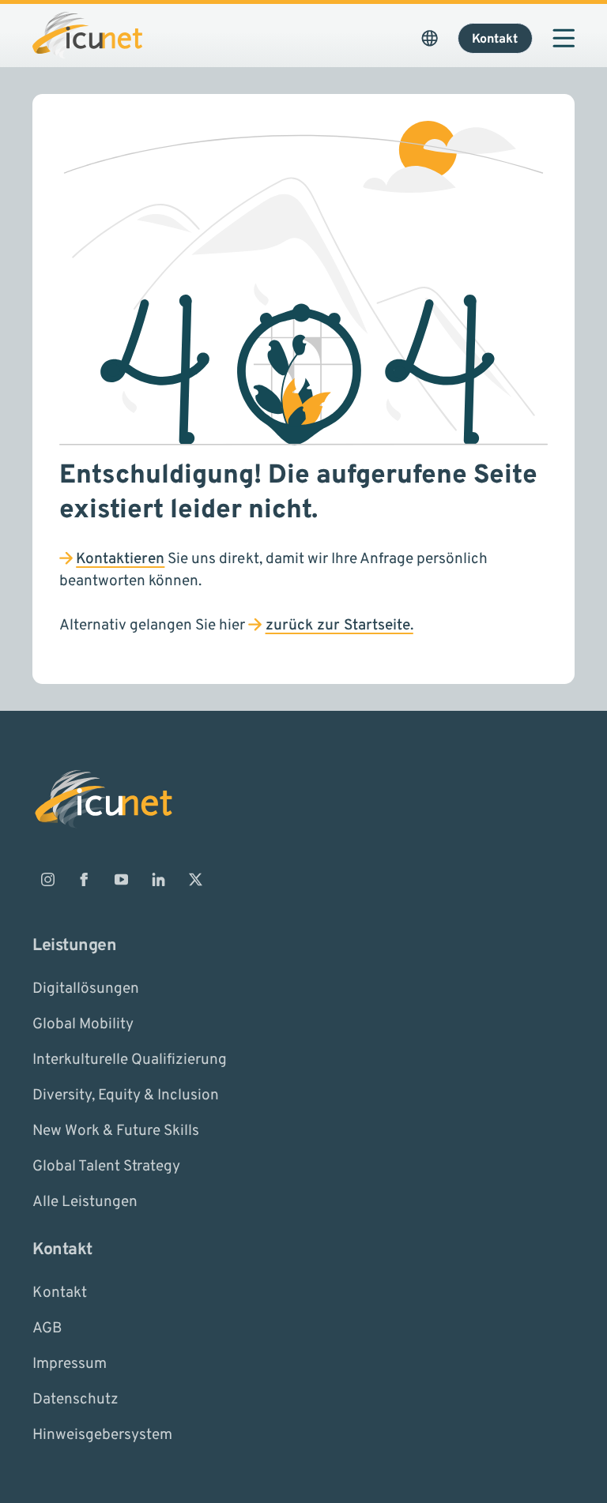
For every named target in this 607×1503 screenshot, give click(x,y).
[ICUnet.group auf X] (195, 880)
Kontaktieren (120, 559)
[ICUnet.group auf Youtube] (122, 880)
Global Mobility (83, 1023)
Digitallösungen (85, 988)
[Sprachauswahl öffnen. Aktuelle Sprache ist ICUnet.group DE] (429, 38)
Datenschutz (75, 1399)
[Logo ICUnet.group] (87, 35)
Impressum (69, 1364)
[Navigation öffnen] (563, 37)
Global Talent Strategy (106, 1165)
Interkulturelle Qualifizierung (129, 1059)
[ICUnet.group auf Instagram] (47, 880)
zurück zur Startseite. (339, 625)
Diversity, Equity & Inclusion (125, 1094)
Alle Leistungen (85, 1201)
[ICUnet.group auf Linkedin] (158, 880)
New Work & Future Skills (115, 1130)
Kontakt (59, 1292)
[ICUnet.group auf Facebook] (85, 880)
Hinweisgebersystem (102, 1435)
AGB (47, 1328)
